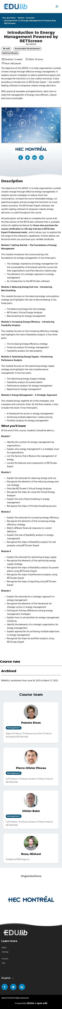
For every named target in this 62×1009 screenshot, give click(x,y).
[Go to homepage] (27, 6)
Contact (5, 959)
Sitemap (5, 952)
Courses (30, 18)
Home (21, 18)
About (4, 948)
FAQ (3, 963)
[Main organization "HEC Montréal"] (31, 149)
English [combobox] (6, 978)
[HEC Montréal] (31, 900)
